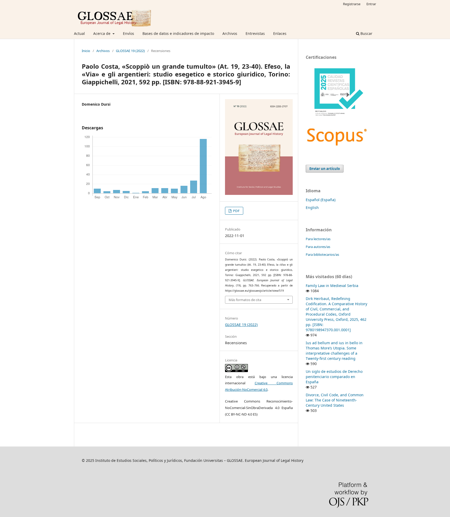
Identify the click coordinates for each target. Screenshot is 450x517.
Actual (79, 33)
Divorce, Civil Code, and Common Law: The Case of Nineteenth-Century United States (335, 400)
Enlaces (279, 33)
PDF (236, 210)
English (312, 207)
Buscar (365, 33)
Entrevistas (255, 33)
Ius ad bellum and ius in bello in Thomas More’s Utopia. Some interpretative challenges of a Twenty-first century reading (334, 350)
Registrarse (351, 4)
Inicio (86, 50)
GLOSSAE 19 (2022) (130, 50)
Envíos (128, 33)
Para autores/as (318, 246)
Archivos (229, 33)
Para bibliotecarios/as (322, 254)
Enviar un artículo (324, 168)
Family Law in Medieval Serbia (332, 285)
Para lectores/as (318, 239)
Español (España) (320, 199)
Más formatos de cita (245, 299)
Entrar (371, 4)
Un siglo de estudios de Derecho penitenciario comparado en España (334, 376)
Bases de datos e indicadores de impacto (178, 33)
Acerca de (102, 33)
